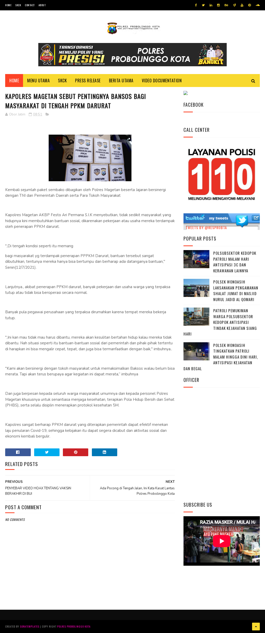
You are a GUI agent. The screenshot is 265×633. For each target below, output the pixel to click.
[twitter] (203, 5)
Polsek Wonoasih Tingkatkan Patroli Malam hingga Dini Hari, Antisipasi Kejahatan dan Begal (220, 356)
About (42, 5)
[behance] (226, 5)
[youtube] (242, 5)
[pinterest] (249, 5)
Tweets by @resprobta (206, 227)
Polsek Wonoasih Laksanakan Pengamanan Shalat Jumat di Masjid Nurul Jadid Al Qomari (235, 290)
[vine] (234, 5)
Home (8, 5)
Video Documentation (162, 80)
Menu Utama (38, 80)
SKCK (18, 5)
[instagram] (218, 5)
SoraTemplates (29, 626)
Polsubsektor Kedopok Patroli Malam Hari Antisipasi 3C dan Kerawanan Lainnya (234, 261)
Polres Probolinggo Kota (74, 626)
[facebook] (196, 5)
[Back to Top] (256, 626)
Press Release (88, 80)
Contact (30, 5)
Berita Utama (121, 80)
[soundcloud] (257, 5)
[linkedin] (211, 5)
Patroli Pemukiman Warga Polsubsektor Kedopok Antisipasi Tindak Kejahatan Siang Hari (220, 322)
